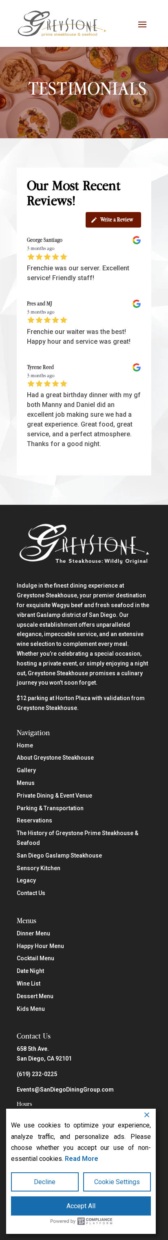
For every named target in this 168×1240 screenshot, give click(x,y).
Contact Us (31, 893)
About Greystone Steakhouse (55, 757)
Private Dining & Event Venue (54, 795)
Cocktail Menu (35, 958)
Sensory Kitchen (38, 868)
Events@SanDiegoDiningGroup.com (65, 1089)
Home (25, 745)
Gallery (26, 770)
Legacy (26, 880)
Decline (44, 1182)
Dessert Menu (35, 996)
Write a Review (116, 219)
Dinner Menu (33, 933)
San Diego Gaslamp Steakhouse (59, 855)
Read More (81, 1159)
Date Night (30, 971)
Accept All (80, 1206)
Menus (26, 783)
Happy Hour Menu (40, 946)
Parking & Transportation (50, 808)
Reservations (34, 820)
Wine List (28, 983)
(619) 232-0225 (37, 1074)
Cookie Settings (117, 1182)
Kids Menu (31, 1009)
